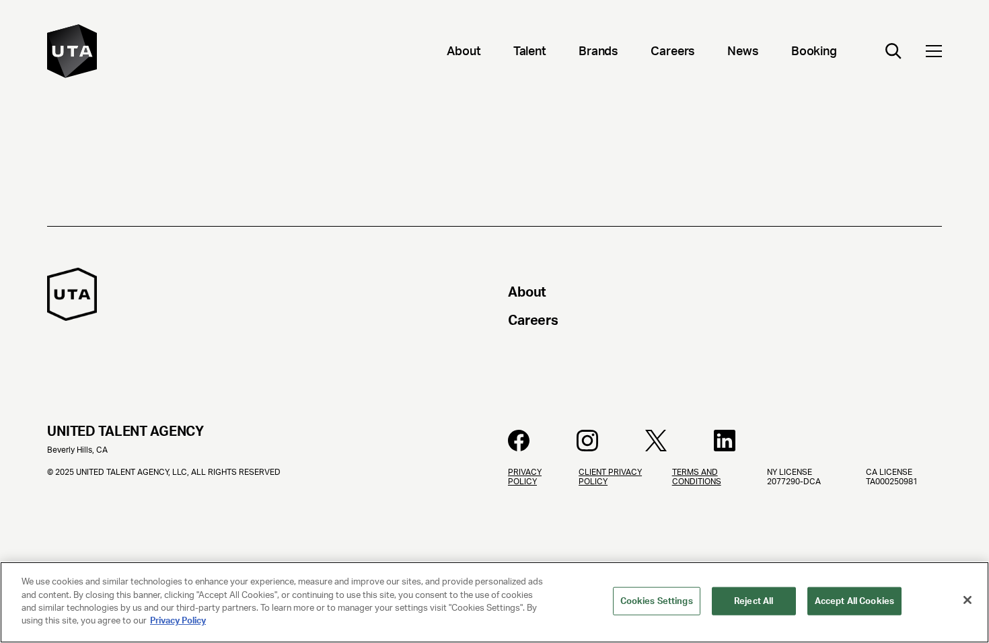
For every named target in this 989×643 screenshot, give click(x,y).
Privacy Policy (178, 620)
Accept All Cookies (854, 601)
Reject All (753, 601)
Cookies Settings (656, 601)
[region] (494, 602)
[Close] (967, 600)
